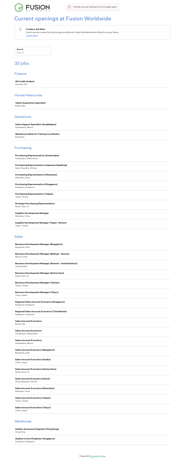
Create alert (32, 35)
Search (20, 49)
